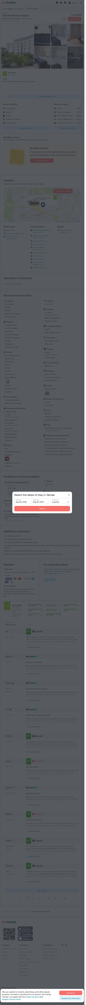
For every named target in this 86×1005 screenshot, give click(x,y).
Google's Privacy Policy (11, 999)
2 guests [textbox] (55, 502)
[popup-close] (69, 495)
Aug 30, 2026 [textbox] (38, 502)
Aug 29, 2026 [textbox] (21, 502)
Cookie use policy (32, 997)
